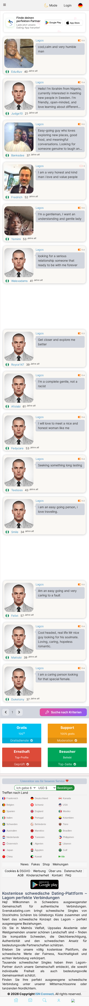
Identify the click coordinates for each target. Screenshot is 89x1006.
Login (68, 5)
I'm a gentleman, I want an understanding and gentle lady (59, 216)
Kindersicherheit (37, 875)
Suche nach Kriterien (66, 712)
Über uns (55, 871)
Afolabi (16, 406)
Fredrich (16, 197)
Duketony (17, 699)
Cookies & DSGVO (17, 871)
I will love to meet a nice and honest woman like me (58, 425)
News (25, 864)
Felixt (14, 615)
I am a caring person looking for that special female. (58, 677)
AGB (20, 875)
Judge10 (17, 113)
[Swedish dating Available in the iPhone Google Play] (44, 882)
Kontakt (57, 875)
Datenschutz (73, 871)
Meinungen (60, 864)
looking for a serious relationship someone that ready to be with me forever (57, 260)
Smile (14, 532)
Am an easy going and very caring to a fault (57, 593)
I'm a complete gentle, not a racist (57, 384)
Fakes (35, 864)
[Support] (73, 1001)
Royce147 (17, 364)
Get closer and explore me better (56, 342)
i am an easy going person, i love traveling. (58, 509)
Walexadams (19, 281)
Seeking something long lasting (60, 465)
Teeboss (17, 490)
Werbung (39, 871)
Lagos (40, 40)
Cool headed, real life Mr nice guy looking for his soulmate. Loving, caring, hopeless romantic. (58, 639)
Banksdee (17, 155)
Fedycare (17, 448)
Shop (46, 864)
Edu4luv (16, 71)
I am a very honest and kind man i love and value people (58, 174)
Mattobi (16, 657)
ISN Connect (44, 994)
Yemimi (16, 239)
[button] (4, 4)
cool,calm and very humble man (57, 49)
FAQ (68, 875)
